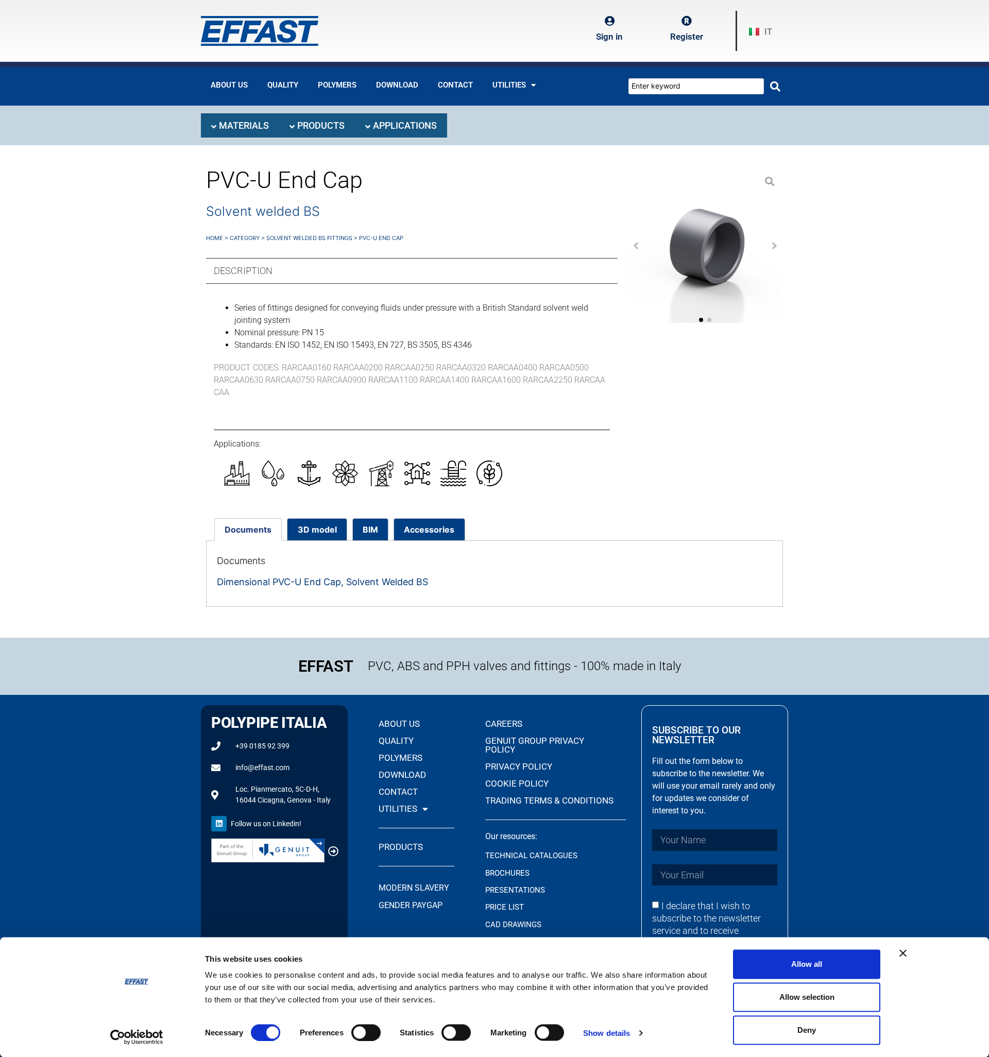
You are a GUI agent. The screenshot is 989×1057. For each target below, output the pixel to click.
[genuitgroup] (333, 851)
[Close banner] (903, 953)
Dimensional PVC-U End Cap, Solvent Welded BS (322, 581)
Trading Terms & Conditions (549, 800)
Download (397, 85)
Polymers (337, 85)
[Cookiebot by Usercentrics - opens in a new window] (137, 1037)
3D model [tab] (317, 529)
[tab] (240, 125)
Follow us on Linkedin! (266, 824)
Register (686, 36)
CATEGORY (245, 238)
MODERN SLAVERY (415, 888)
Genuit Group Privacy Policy (534, 745)
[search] (775, 86)
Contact (455, 85)
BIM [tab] (370, 529)
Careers (503, 724)
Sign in (609, 36)
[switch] (366, 1032)
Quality (282, 85)
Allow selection (806, 997)
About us (229, 85)
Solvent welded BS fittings (309, 238)
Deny (806, 1030)
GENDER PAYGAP (410, 905)
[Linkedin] (219, 823)
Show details (606, 1032)
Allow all (806, 964)
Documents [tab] (248, 529)
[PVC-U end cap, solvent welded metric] (705, 245)
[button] (636, 245)
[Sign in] (609, 21)
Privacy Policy (518, 766)
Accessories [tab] (429, 529)
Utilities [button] (509, 85)
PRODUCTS (401, 847)
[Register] (686, 21)
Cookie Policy (517, 783)
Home (214, 238)
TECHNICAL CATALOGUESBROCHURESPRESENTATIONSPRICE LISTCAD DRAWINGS (531, 890)
